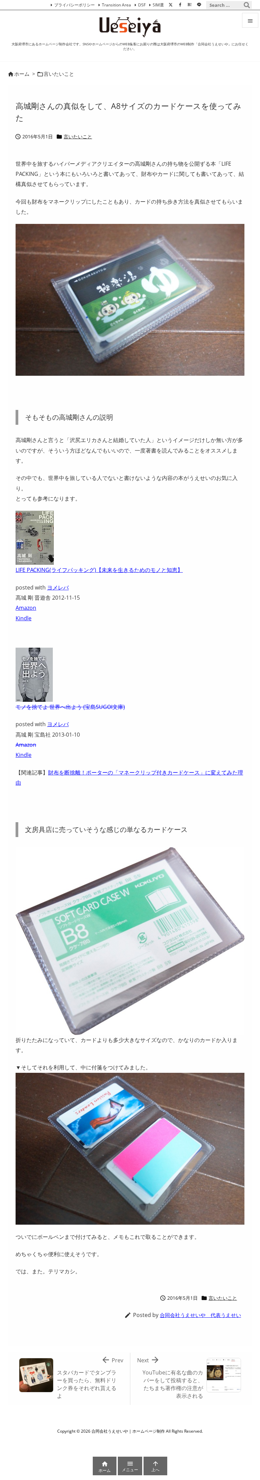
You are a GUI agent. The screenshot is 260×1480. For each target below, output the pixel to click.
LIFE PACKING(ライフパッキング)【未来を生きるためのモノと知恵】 (99, 570)
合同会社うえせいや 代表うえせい (200, 1315)
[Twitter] (170, 4)
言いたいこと (59, 73)
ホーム (21, 73)
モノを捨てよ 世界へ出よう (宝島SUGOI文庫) (70, 707)
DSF (142, 5)
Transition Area (116, 5)
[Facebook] (180, 4)
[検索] (247, 5)
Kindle (23, 618)
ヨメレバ (58, 587)
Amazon (26, 607)
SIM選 (158, 5)
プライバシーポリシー (74, 5)
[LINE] (199, 4)
